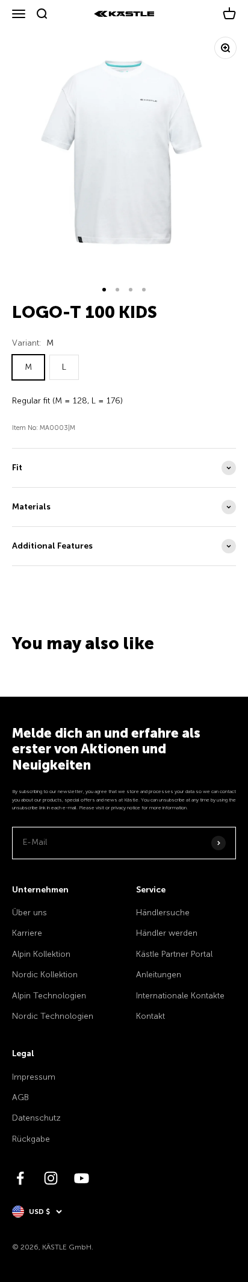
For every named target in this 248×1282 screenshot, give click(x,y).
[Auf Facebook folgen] (20, 1178)
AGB (20, 1097)
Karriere (27, 933)
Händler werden (166, 933)
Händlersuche (163, 912)
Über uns (29, 912)
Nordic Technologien (52, 1016)
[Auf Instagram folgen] (51, 1178)
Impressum (33, 1077)
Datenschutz (36, 1118)
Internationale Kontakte (180, 996)
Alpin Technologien (49, 996)
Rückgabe (31, 1139)
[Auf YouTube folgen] (81, 1178)
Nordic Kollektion (45, 974)
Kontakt (150, 1016)
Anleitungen (158, 974)
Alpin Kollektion (41, 954)
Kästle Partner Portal (174, 954)
